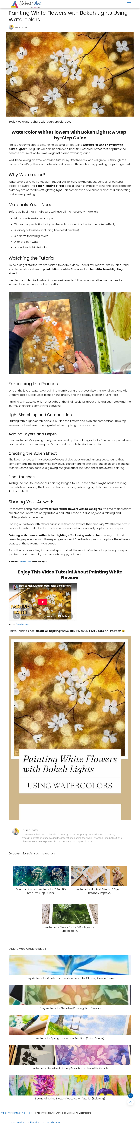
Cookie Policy (32, 1122)
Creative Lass (24, 561)
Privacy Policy (17, 1122)
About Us (55, 1122)
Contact (45, 1122)
